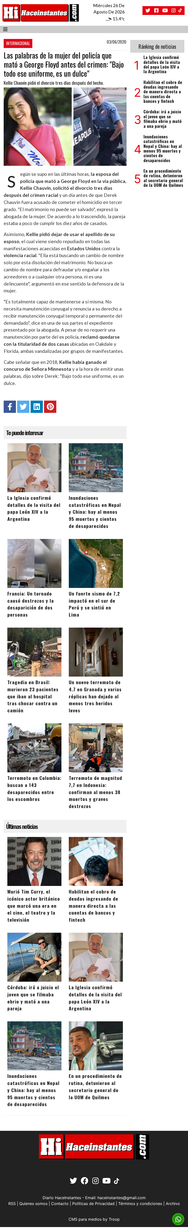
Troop (114, 1219)
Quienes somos (33, 1203)
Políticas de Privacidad (93, 1203)
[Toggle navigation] (5, 29)
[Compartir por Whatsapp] (178, 1219)
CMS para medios (85, 1219)
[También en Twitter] (148, 10)
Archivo (173, 1203)
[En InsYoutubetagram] (165, 10)
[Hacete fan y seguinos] (156, 10)
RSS (12, 1203)
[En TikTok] (180, 10)
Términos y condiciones (140, 1203)
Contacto (60, 1203)
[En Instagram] (173, 10)
